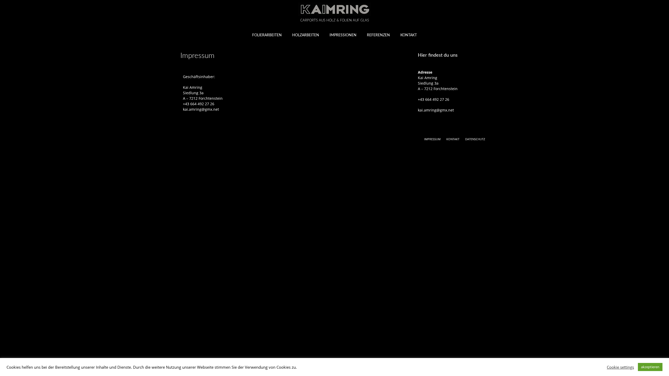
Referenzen (378, 35)
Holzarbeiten (305, 35)
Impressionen (343, 35)
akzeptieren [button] (650, 367)
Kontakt (408, 35)
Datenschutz (475, 139)
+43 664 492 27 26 (198, 103)
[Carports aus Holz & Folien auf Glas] (334, 9)
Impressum (432, 139)
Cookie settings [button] (620, 367)
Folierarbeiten (267, 35)
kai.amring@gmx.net (201, 109)
